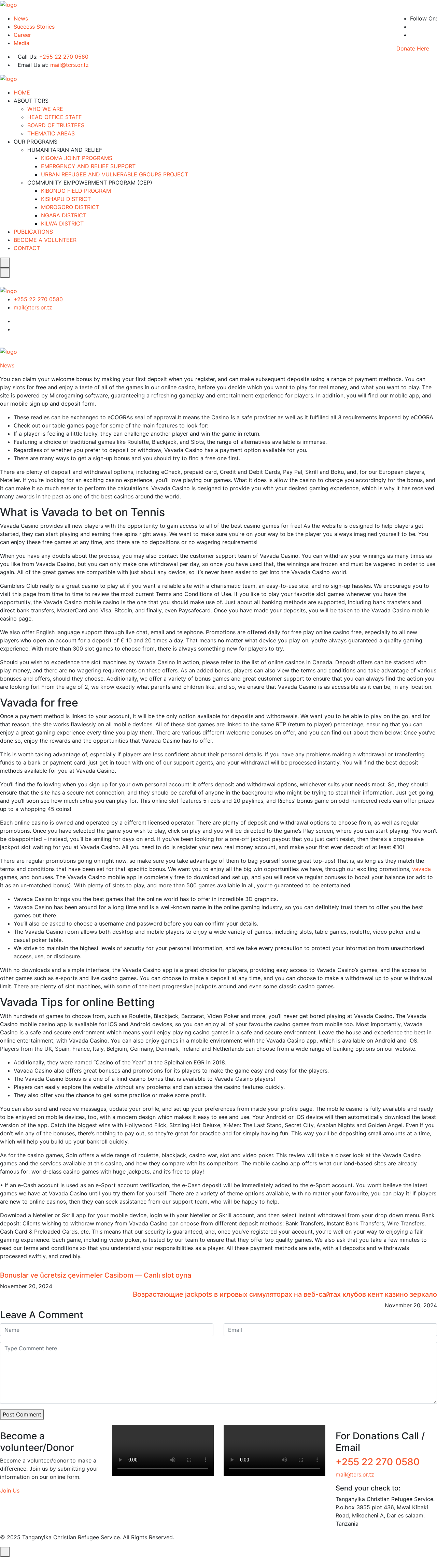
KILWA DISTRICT (62, 223)
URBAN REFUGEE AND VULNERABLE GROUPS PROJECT (114, 174)
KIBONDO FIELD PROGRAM (76, 190)
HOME (22, 92)
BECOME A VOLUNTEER (45, 239)
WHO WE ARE (45, 108)
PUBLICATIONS (33, 231)
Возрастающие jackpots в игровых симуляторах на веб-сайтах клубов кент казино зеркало (285, 1294)
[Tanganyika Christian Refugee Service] (8, 4)
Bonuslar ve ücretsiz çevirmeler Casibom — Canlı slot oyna (95, 1275)
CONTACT (27, 248)
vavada (421, 868)
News (21, 18)
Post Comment (22, 1414)
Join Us (9, 1490)
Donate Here (412, 48)
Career (22, 34)
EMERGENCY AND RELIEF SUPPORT (88, 166)
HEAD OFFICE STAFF (54, 117)
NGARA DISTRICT (63, 215)
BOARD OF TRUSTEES (55, 125)
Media (21, 43)
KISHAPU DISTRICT (66, 198)
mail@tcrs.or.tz (69, 64)
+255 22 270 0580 (63, 56)
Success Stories (34, 26)
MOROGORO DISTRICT (70, 207)
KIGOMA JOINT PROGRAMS (76, 158)
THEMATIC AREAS (51, 133)
